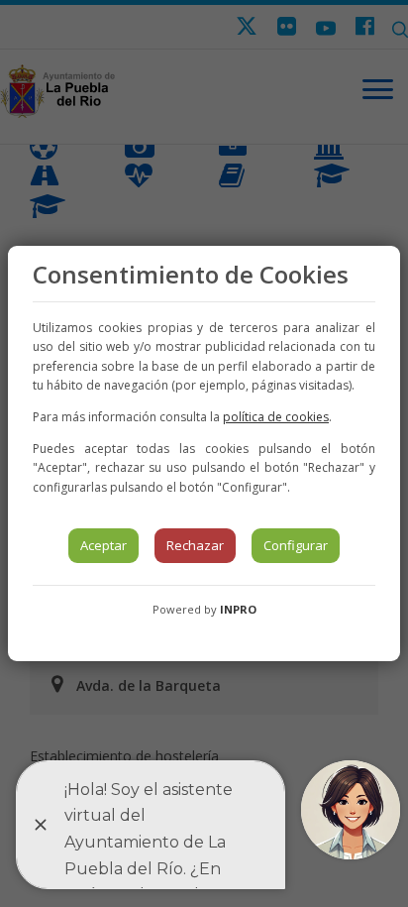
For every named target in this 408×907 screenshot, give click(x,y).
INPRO (238, 609)
